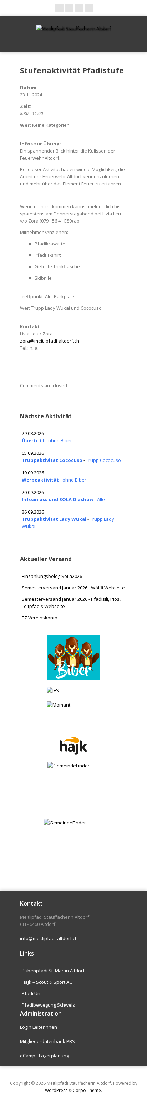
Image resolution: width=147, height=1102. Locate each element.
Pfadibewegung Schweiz (48, 1005)
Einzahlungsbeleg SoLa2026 (52, 576)
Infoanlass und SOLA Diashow (57, 499)
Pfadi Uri (31, 993)
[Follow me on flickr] (89, 8)
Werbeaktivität (40, 480)
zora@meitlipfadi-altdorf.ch (49, 341)
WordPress (56, 1090)
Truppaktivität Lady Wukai (54, 519)
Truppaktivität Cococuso (52, 460)
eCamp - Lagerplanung (44, 1055)
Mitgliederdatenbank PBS (47, 1041)
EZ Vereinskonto (39, 617)
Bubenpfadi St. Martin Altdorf (53, 970)
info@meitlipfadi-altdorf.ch (49, 938)
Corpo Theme (87, 1090)
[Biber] (73, 657)
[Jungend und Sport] (73, 690)
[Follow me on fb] (59, 8)
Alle (101, 499)
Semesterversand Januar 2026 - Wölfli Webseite (73, 587)
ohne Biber (60, 440)
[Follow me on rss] (79, 8)
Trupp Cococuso (103, 460)
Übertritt (33, 440)
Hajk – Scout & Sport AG (47, 982)
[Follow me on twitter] (69, 8)
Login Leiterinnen (38, 1027)
